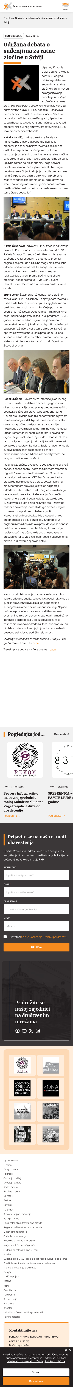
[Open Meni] (65, 7)
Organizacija (10, 901)
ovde (36, 643)
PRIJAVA (36, 947)
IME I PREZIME (10, 867)
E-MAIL (7, 884)
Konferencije (13, 35)
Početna (8, 18)
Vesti (7, 786)
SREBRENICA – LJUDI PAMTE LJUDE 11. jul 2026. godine (25, 797)
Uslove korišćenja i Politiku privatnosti (43, 937)
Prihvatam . (38, 937)
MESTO (7, 918)
